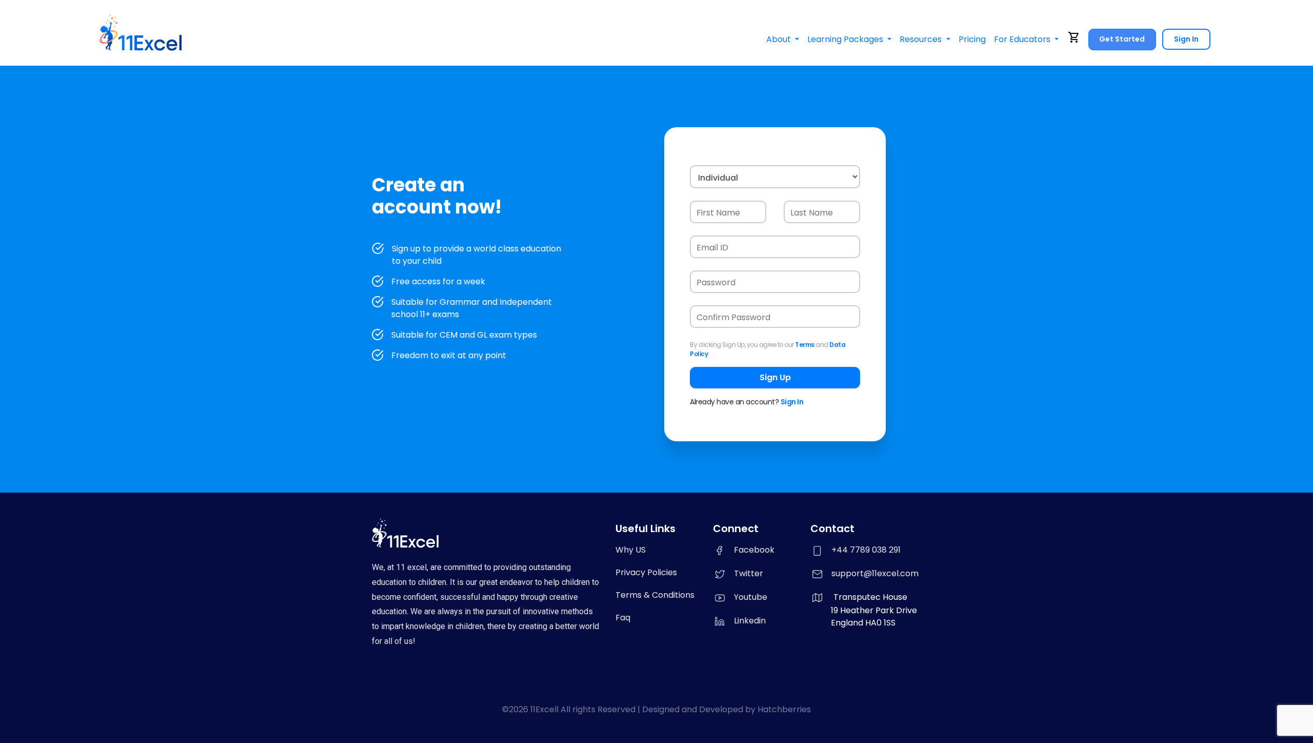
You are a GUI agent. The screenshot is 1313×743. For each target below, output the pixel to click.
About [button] (779, 39)
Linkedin (750, 621)
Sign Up (775, 377)
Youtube (750, 597)
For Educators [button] (1023, 39)
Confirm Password (733, 317)
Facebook (754, 550)
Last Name (811, 213)
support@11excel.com (875, 573)
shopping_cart (1074, 37)
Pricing (972, 39)
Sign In (1186, 39)
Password (716, 282)
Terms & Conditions (654, 595)
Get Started (1122, 39)
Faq (622, 617)
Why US (630, 550)
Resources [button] (922, 39)
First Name (718, 213)
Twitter (748, 573)
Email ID (712, 247)
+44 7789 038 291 (866, 550)
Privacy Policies (646, 572)
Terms (804, 344)
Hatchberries (784, 709)
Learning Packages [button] (846, 39)
